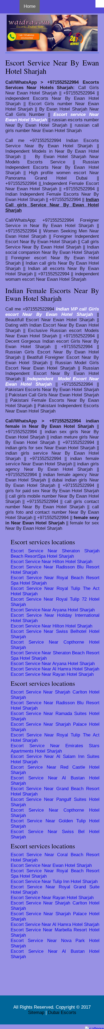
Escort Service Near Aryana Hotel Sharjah (53, 609)
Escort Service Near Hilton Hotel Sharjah (51, 561)
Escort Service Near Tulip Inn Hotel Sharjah (54, 881)
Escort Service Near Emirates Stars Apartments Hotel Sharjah (55, 748)
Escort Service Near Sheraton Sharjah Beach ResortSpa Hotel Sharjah (55, 553)
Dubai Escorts (62, 1012)
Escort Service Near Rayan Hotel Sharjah (52, 674)
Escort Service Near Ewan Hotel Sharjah (51, 865)
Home (29, 6)
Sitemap (36, 1012)
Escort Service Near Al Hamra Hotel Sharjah (55, 669)
